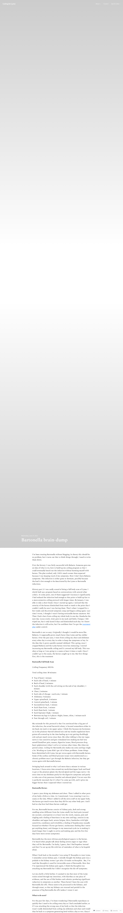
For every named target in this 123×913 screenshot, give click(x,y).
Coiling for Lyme (9, 4)
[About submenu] (100, 3)
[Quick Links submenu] (119, 3)
